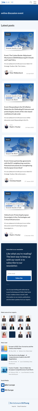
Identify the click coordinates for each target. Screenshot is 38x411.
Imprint (14, 406)
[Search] (31, 2)
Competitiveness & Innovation (15, 204)
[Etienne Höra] (4, 326)
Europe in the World (11, 99)
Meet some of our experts (8, 312)
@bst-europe (2, 385)
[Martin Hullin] (4, 318)
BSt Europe (2, 390)
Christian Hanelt (15, 181)
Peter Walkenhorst (16, 73)
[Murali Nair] (12, 318)
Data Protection (21, 406)
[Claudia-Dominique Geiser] (12, 326)
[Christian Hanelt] (20, 318)
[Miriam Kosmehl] (4, 334)
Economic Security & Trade (13, 48)
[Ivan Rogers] (12, 334)
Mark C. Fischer (15, 127)
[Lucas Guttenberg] (28, 326)
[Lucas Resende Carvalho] (20, 326)
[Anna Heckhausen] (28, 318)
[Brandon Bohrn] (20, 334)
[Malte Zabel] (28, 334)
